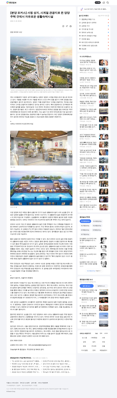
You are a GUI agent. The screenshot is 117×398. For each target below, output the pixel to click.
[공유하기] (103, 2)
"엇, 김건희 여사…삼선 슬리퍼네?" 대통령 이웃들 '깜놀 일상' (26, 361)
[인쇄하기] (70, 26)
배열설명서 (103, 350)
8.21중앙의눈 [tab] (85, 225)
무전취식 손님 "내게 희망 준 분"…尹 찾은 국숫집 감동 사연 (26, 364)
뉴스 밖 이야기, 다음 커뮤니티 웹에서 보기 (97, 9)
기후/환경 (94, 338)
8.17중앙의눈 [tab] (85, 234)
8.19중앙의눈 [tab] (85, 230)
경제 (84, 342)
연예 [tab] (101, 333)
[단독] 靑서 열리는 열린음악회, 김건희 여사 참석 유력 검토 (57, 369)
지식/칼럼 (84, 350)
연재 (94, 350)
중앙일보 (12, 2)
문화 (84, 346)
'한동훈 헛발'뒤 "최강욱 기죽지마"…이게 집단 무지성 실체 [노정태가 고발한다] (26, 366)
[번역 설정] (63, 26)
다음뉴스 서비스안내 (12, 383)
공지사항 (33, 383)
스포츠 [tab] (106, 333)
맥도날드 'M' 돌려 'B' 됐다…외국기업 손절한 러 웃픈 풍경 (57, 372)
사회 (103, 338)
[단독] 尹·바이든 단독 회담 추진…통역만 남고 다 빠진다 (57, 361)
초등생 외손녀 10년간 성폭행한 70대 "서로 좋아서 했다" (26, 372)
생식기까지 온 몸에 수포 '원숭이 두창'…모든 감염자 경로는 (57, 364)
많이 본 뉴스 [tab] (86, 286)
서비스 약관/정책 (43, 383)
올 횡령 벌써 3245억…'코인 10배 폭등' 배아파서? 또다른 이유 (26, 369)
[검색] (108, 2)
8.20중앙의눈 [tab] (97, 225)
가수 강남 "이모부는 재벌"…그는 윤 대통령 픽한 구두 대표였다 (57, 366)
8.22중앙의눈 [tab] (97, 221)
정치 (94, 342)
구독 (98, 2)
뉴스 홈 (84, 338)
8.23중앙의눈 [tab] (85, 221)
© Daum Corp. (10, 391)
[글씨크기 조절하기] (67, 26)
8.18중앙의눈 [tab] (97, 230)
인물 (103, 346)
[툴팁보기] (108, 16)
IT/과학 (94, 346)
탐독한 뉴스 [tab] (101, 286)
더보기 (93, 271)
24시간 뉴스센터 (25, 383)
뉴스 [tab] (96, 333)
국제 (103, 342)
